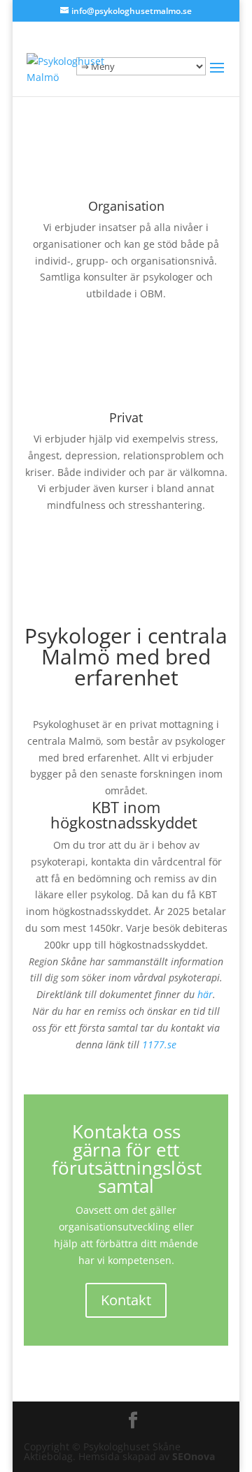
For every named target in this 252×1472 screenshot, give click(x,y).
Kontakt (126, 1300)
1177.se (159, 1044)
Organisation (126, 206)
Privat (126, 417)
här (205, 994)
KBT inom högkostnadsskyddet (126, 814)
